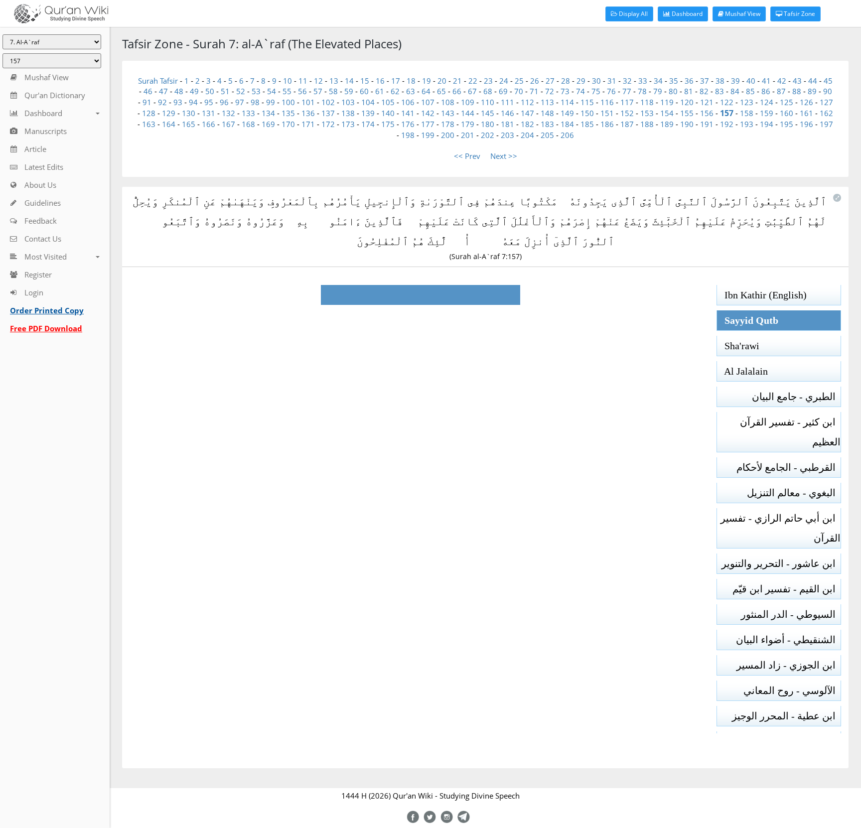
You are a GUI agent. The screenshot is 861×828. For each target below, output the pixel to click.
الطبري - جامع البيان (796, 396)
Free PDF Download (46, 328)
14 (349, 81)
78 (642, 91)
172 (328, 124)
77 (626, 91)
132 (228, 113)
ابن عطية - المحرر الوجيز (786, 715)
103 (348, 102)
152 (627, 113)
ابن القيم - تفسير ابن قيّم (786, 588)
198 (408, 135)
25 (519, 81)
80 (673, 91)
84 (734, 91)
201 (467, 135)
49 (194, 91)
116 (607, 102)
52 (240, 91)
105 (388, 102)
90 (827, 91)
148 (547, 113)
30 (596, 81)
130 (188, 113)
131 (208, 113)
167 (228, 124)
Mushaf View (741, 13)
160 (786, 113)
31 (611, 81)
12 (318, 81)
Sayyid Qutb (747, 320)
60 (364, 91)
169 (268, 124)
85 (750, 91)
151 (607, 113)
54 (271, 91)
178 (447, 124)
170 (288, 124)
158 (746, 113)
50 (209, 91)
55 (287, 91)
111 (507, 102)
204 (527, 135)
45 (828, 81)
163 (148, 124)
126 (806, 102)
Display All (632, 13)
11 (302, 81)
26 (534, 81)
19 (426, 81)
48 (178, 91)
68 (487, 91)
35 (673, 81)
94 (193, 102)
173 (348, 124)
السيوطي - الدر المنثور (791, 614)
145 (487, 113)
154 (667, 113)
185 (587, 124)
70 (518, 91)
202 (487, 135)
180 (487, 124)
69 (503, 91)
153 (647, 113)
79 (657, 91)
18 (411, 81)
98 (255, 102)
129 (168, 113)
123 (746, 102)
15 (364, 81)
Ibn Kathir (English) (762, 294)
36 (689, 81)
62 (395, 91)
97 (239, 102)
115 (587, 102)
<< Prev (467, 156)
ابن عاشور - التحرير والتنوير (781, 563)
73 (565, 91)
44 (812, 81)
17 (395, 81)
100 (288, 102)
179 (467, 124)
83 (719, 91)
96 (224, 102)
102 (328, 102)
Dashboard (686, 13)
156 (707, 113)
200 (447, 135)
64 (426, 91)
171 (308, 124)
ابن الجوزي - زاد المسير (788, 665)
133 (248, 113)
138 (348, 113)
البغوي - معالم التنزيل (794, 492)
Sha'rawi (738, 345)
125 (786, 102)
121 (707, 102)
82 (704, 91)
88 (796, 91)
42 (781, 81)
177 (427, 124)
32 (627, 81)
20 (441, 81)
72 (549, 91)
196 (806, 124)
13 (333, 81)
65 (441, 91)
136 (308, 113)
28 (565, 81)
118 (647, 102)
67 (472, 91)
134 (268, 113)
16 (380, 81)
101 (308, 102)
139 (368, 113)
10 (287, 81)
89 (812, 91)
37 (704, 81)
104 (368, 102)
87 (781, 91)
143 (447, 113)
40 (750, 81)
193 (746, 124)
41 (766, 81)
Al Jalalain (742, 371)
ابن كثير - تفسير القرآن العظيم (790, 431)
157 (726, 113)
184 (567, 124)
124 (766, 102)
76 (611, 91)
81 (688, 91)
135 (288, 113)
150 (587, 113)
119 (667, 102)
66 (456, 91)
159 (766, 113)
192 (726, 124)
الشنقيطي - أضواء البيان (788, 639)
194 (766, 124)
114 (567, 102)
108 (447, 102)
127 (826, 102)
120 (687, 102)
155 (687, 113)
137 (328, 113)
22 (472, 81)
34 (658, 81)
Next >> (503, 156)
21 (457, 81)
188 (647, 124)
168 (248, 124)
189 (667, 124)
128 (148, 113)
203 (507, 135)
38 (720, 81)
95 (208, 102)
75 (595, 91)
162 (826, 113)
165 (188, 124)
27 (550, 81)
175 (388, 124)
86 (765, 91)
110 (487, 102)
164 (168, 124)
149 (567, 113)
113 (547, 102)
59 (348, 91)
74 (580, 91)
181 (507, 124)
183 (547, 124)
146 (507, 113)
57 (317, 91)
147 (527, 113)
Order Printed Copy (47, 310)
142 (427, 113)
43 (797, 81)
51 (225, 91)
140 (388, 113)
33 (642, 81)
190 (687, 124)
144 (467, 113)
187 (627, 124)
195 (786, 124)
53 (256, 91)
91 (147, 102)
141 (408, 113)
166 (208, 124)
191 (707, 124)
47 (163, 91)
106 (408, 102)
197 (826, 124)
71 (534, 91)
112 (527, 102)
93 (177, 102)
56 (302, 91)
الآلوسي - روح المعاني (792, 690)
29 (580, 81)
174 (368, 124)
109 (467, 102)
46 (148, 91)
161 (806, 113)
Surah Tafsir (159, 81)
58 (333, 91)
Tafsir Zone (798, 13)
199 (427, 135)
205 (547, 135)
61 (379, 91)
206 (567, 135)
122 (726, 102)
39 (735, 81)
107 (427, 102)
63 (410, 91)
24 (503, 81)
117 (627, 102)
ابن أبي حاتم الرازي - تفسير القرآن (780, 528)
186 (607, 124)
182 (527, 124)
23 (488, 81)
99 (270, 102)
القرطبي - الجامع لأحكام (788, 467)
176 (408, 124)
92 (162, 102)
